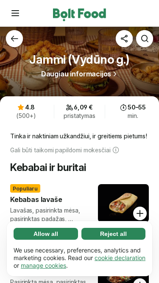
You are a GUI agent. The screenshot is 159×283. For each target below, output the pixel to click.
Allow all (45, 233)
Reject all (113, 233)
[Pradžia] (79, 13)
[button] (15, 13)
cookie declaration (120, 257)
